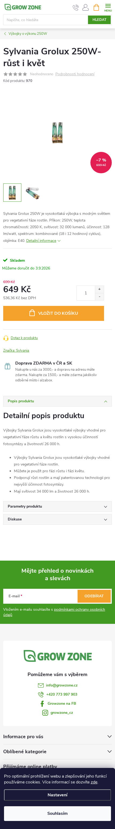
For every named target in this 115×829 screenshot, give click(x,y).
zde (94, 782)
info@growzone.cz (62, 685)
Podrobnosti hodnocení (74, 74)
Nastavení (57, 795)
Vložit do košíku (58, 313)
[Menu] (108, 7)
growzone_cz (62, 712)
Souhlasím (57, 813)
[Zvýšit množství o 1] (99, 289)
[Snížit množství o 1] (99, 296)
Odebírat (94, 596)
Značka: (16, 350)
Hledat (99, 19)
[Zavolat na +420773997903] (75, 7)
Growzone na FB (62, 703)
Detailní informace (41, 240)
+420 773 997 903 (61, 694)
